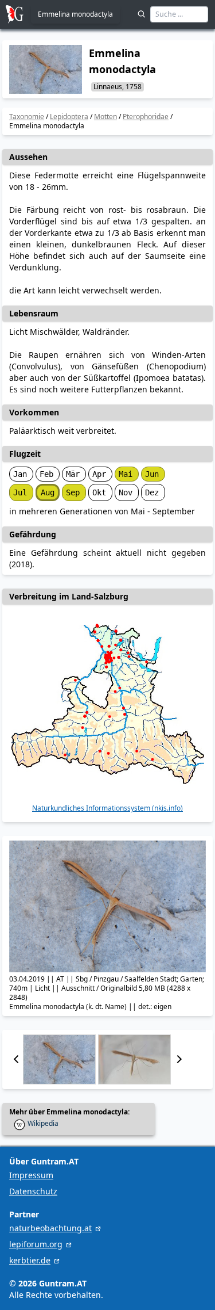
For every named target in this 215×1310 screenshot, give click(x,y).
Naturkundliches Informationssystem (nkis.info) (107, 808)
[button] (16, 1059)
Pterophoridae (146, 116)
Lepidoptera (69, 116)
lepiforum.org (35, 1244)
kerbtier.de (29, 1260)
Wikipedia (43, 1123)
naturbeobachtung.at (50, 1228)
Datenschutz (33, 1191)
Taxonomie (26, 116)
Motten (105, 116)
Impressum (31, 1175)
